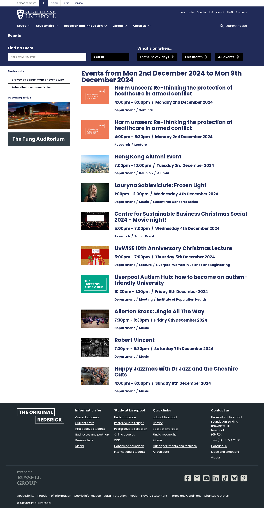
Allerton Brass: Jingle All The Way (159, 311)
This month (194, 56)
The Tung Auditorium (38, 139)
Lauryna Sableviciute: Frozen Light (160, 185)
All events (226, 56)
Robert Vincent (134, 340)
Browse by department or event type (37, 79)
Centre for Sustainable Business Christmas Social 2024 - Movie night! (180, 216)
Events (14, 36)
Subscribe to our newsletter (31, 87)
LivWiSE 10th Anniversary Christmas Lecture (173, 248)
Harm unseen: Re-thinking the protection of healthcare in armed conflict (173, 90)
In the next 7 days (154, 56)
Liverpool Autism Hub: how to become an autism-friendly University (181, 280)
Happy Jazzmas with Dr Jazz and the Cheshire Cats (176, 371)
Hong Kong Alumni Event (147, 156)
